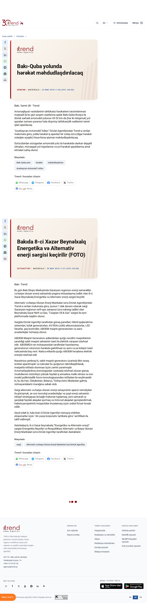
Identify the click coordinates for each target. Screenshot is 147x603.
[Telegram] (31, 586)
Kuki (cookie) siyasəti (131, 546)
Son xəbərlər (72, 530)
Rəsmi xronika (73, 535)
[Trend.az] (12, 23)
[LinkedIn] (37, 586)
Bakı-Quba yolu (23, 162)
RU (141, 597)
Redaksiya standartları (104, 543)
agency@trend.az (10, 567)
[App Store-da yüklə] (111, 586)
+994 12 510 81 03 (10, 563)
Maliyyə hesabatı (101, 552)
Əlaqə (97, 539)
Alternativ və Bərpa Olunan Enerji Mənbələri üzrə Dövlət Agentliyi (55, 444)
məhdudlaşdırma (55, 162)
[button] (5, 42)
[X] (18, 586)
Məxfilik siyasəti (129, 535)
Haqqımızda (99, 530)
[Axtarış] (97, 23)
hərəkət (39, 162)
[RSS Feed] (44, 586)
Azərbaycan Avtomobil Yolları (30, 168)
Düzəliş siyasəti (101, 547)
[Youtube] (25, 586)
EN (130, 597)
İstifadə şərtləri (128, 530)
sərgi (19, 444)
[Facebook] (12, 586)
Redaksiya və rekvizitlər (104, 535)
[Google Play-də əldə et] (134, 586)
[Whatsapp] (6, 586)
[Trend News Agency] (11, 528)
